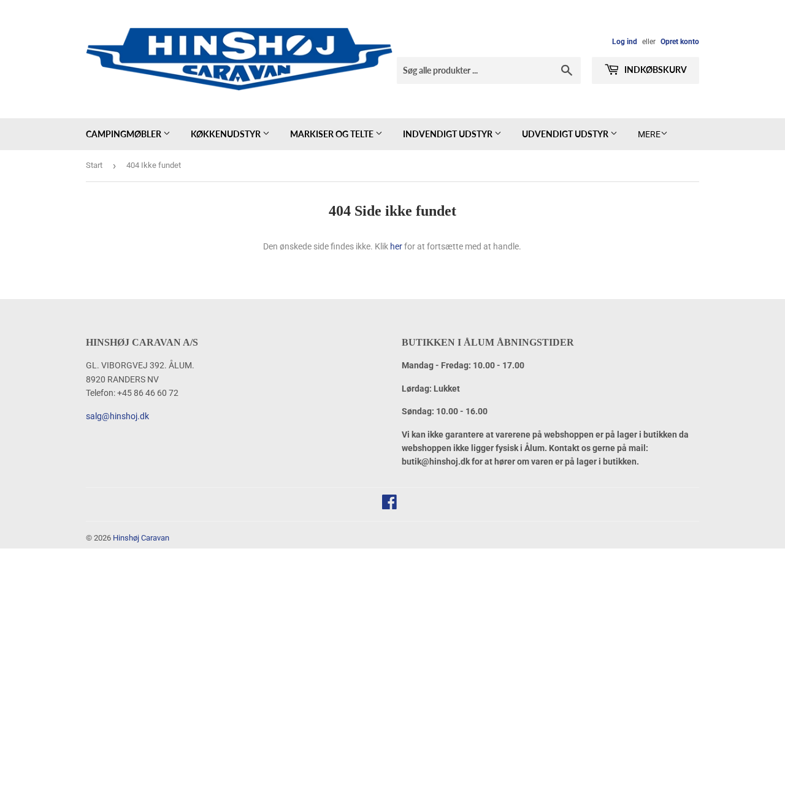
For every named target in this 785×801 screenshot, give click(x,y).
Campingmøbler (124, 134)
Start (94, 165)
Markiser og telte (332, 134)
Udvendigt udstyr (566, 134)
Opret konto (680, 41)
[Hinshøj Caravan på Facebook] (389, 505)
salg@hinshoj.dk (117, 416)
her (396, 246)
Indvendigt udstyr (448, 134)
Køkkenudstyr (226, 134)
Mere (649, 134)
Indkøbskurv (654, 69)
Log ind (624, 41)
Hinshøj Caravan (141, 537)
